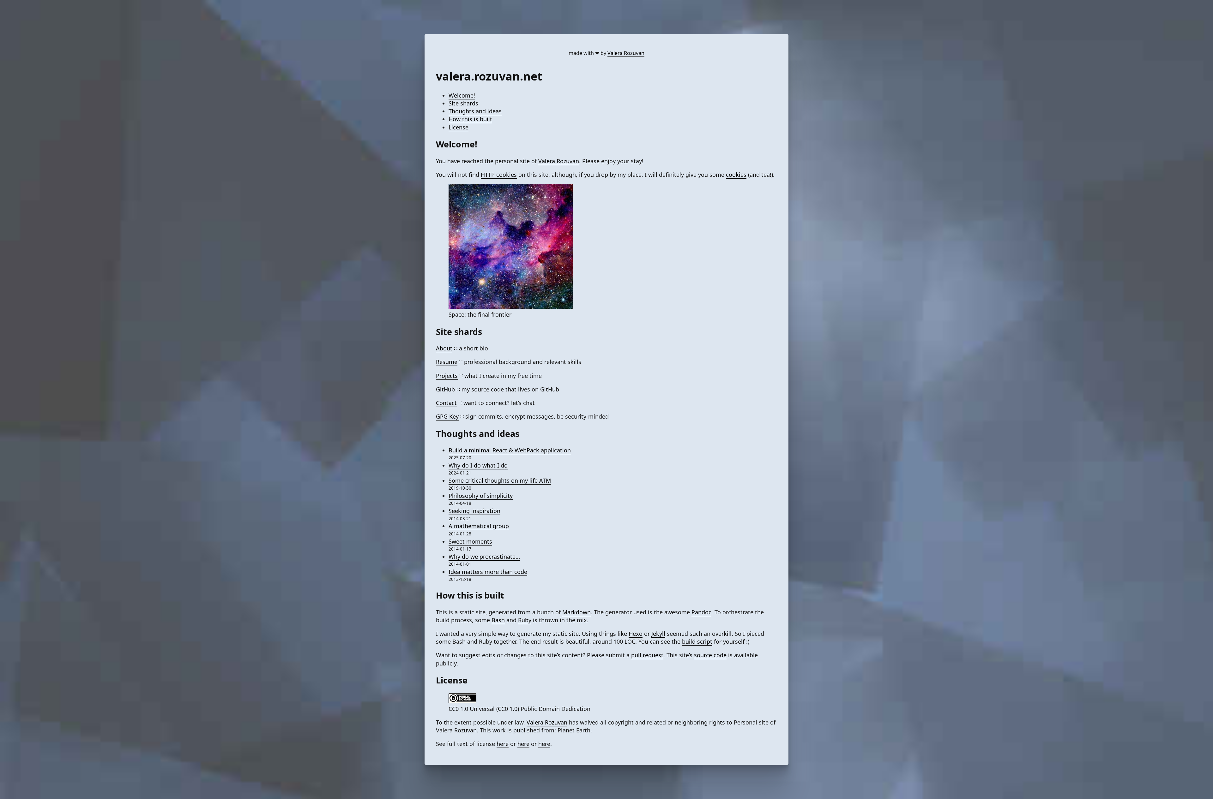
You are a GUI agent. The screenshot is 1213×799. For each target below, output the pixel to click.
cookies (736, 174)
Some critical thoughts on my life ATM (500, 480)
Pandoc (701, 612)
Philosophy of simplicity (481, 495)
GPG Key (447, 416)
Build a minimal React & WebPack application (510, 450)
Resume (446, 362)
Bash (498, 620)
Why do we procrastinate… (484, 556)
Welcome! (462, 95)
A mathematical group (479, 526)
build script (697, 641)
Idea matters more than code (488, 571)
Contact (446, 403)
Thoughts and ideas (475, 111)
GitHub (445, 389)
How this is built (470, 119)
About (444, 348)
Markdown (576, 612)
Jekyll (658, 633)
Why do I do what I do (478, 465)
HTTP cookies (499, 174)
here (503, 744)
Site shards (463, 103)
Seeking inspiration (474, 511)
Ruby (524, 620)
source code (710, 655)
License (458, 127)
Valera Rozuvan (625, 53)
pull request (647, 655)
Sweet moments (470, 541)
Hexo (636, 633)
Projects (447, 375)
